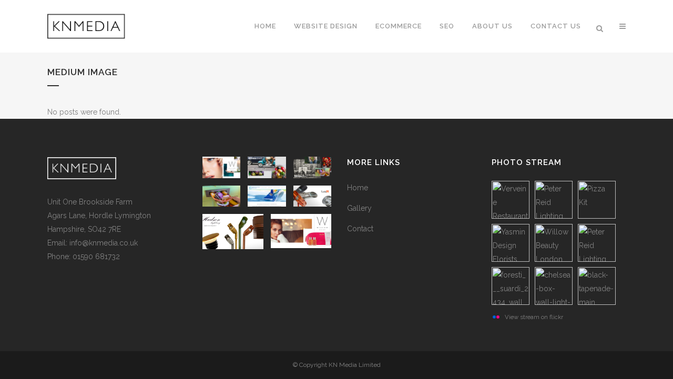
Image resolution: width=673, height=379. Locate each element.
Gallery (359, 208)
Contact (360, 228)
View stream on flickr (534, 317)
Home (357, 187)
